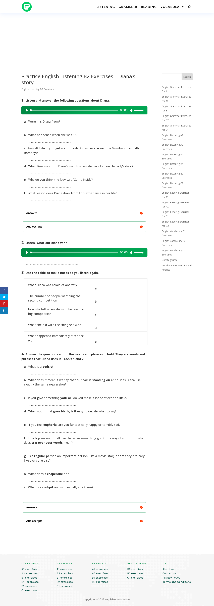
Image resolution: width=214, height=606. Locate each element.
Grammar (128, 7)
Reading (149, 7)
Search (187, 76)
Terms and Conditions (177, 581)
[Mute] (131, 110)
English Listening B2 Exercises (37, 89)
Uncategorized (170, 260)
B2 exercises (29, 586)
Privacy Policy (171, 577)
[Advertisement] (107, 38)
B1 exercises (29, 577)
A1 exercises (29, 569)
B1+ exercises (30, 581)
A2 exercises (29, 573)
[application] (83, 110)
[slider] (138, 110)
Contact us (170, 573)
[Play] (27, 110)
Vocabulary (172, 7)
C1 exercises (29, 590)
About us (168, 569)
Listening (105, 7)
